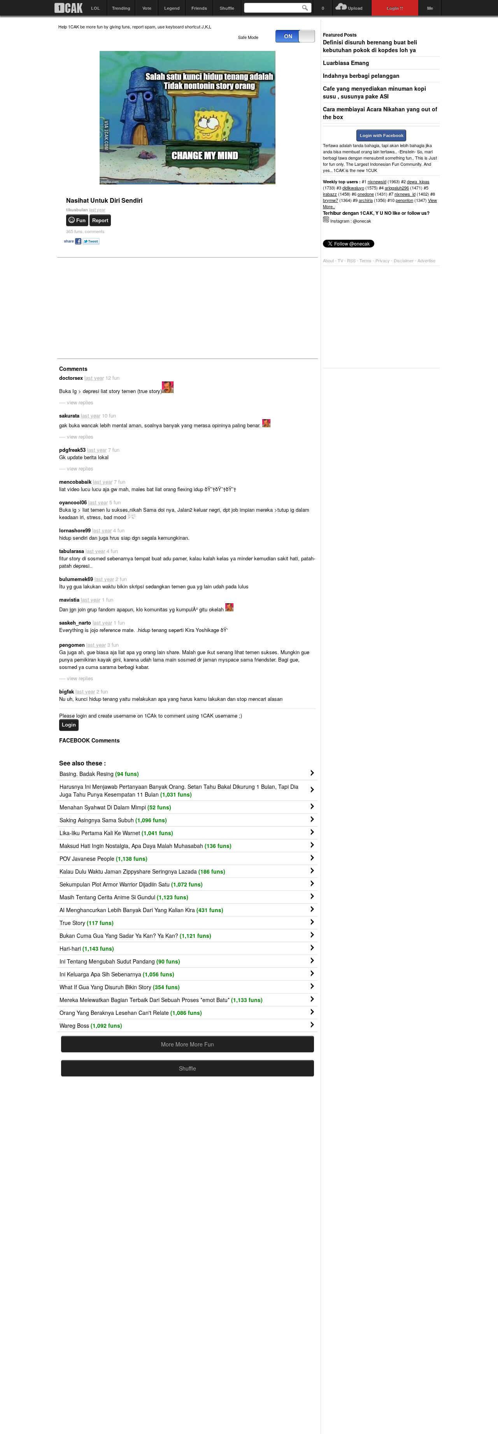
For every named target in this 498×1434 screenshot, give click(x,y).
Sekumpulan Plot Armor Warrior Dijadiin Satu (131, 884)
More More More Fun (187, 1044)
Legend (172, 8)
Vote (146, 8)
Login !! (395, 8)
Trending (121, 8)
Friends (199, 8)
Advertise (426, 260)
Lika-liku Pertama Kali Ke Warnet (116, 833)
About (328, 260)
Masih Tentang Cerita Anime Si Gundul (124, 897)
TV (340, 260)
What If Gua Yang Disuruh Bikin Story (120, 987)
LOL (95, 8)
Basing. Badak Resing (99, 774)
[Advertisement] (116, 307)
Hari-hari (87, 948)
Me (430, 8)
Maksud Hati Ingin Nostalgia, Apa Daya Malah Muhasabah (145, 846)
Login (69, 725)
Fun (81, 220)
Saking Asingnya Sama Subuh (113, 820)
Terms (366, 260)
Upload (355, 8)
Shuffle (227, 8)
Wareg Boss (91, 1025)
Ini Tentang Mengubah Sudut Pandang (120, 961)
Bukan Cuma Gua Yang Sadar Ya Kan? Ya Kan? (135, 935)
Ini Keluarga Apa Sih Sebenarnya (117, 974)
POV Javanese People (103, 858)
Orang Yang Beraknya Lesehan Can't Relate (131, 1012)
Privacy (383, 260)
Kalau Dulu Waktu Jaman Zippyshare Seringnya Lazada (142, 871)
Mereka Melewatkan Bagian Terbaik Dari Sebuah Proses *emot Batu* (161, 1000)
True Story (87, 923)
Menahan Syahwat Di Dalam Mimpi (115, 807)
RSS (351, 260)
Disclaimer (404, 260)
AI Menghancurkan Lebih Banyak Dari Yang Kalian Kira (141, 910)
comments (85, 231)
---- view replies (76, 402)
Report (100, 220)
